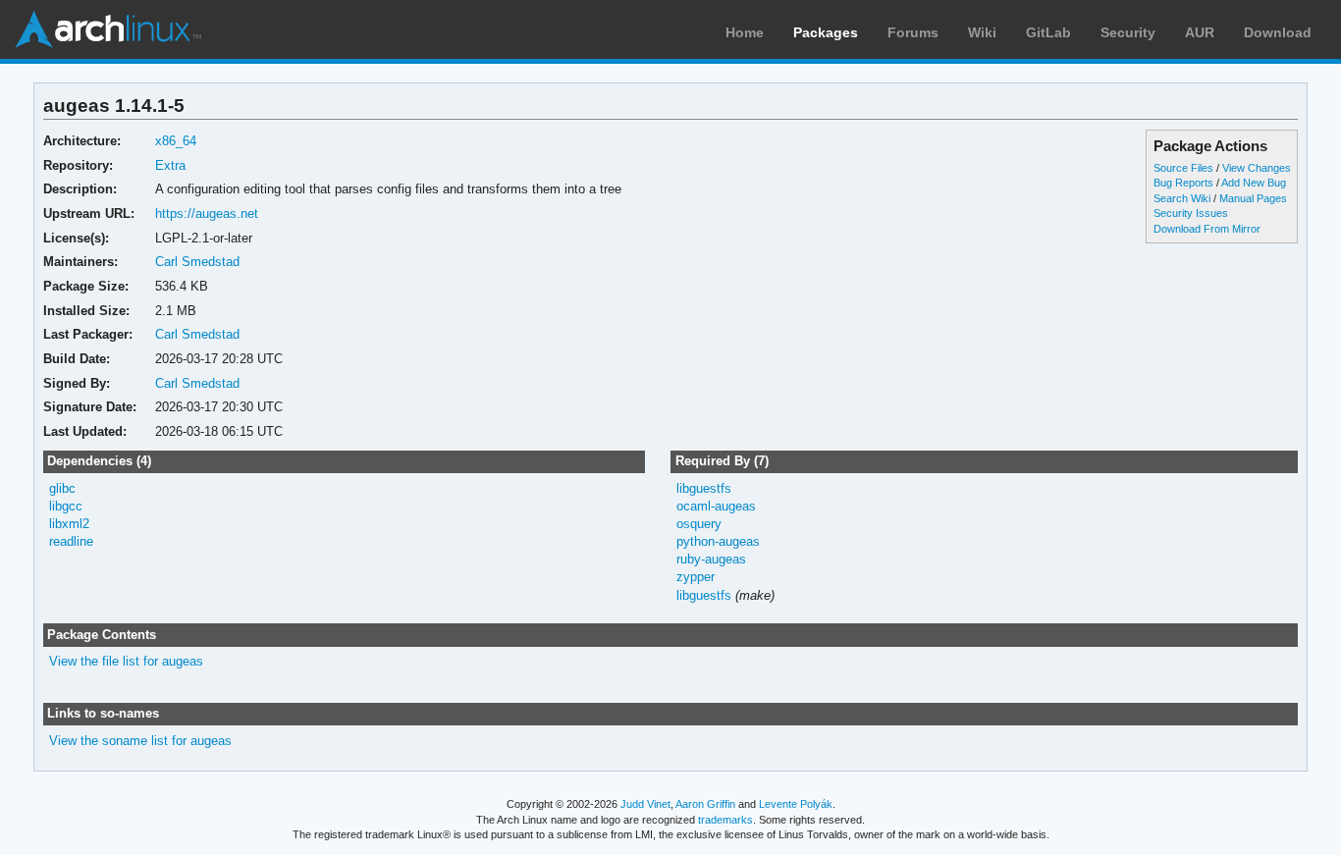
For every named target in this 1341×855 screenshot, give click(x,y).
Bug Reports (1183, 182)
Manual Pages (1253, 198)
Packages (825, 32)
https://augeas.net (206, 213)
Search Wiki (1181, 198)
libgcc (65, 506)
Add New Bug (1253, 182)
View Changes (1256, 168)
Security (1127, 32)
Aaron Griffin (705, 804)
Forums (913, 32)
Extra (170, 165)
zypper (695, 576)
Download (1278, 32)
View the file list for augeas (126, 661)
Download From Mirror (1207, 229)
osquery (699, 523)
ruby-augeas (711, 559)
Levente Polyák (795, 804)
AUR (1199, 32)
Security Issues (1190, 213)
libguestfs (703, 488)
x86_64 (175, 141)
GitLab (1048, 32)
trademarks (725, 820)
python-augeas (718, 541)
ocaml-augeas (716, 506)
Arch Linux (108, 29)
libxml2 (69, 523)
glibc (62, 488)
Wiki (982, 32)
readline (71, 541)
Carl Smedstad (197, 261)
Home (744, 32)
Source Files (1183, 168)
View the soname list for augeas (140, 740)
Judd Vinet (645, 804)
